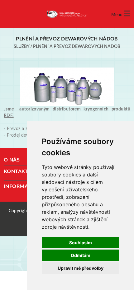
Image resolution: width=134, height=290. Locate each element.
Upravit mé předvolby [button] (80, 268)
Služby (21, 46)
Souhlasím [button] (80, 242)
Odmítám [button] (80, 255)
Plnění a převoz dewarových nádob (76, 46)
